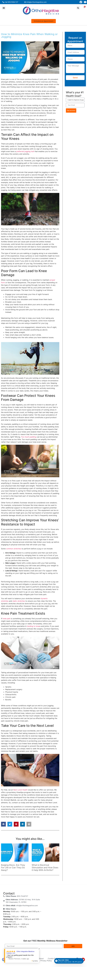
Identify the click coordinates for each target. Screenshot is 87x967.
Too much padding (28, 437)
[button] (4, 8)
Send (75, 77)
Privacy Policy (46, 961)
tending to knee (33, 626)
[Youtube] (85, 2)
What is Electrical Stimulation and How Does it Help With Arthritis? (45, 867)
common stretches (13, 549)
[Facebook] (81, 2)
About (41, 958)
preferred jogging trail (25, 151)
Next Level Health (20, 790)
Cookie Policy (53, 958)
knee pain (6, 618)
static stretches (18, 601)
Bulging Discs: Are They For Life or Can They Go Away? (13, 867)
